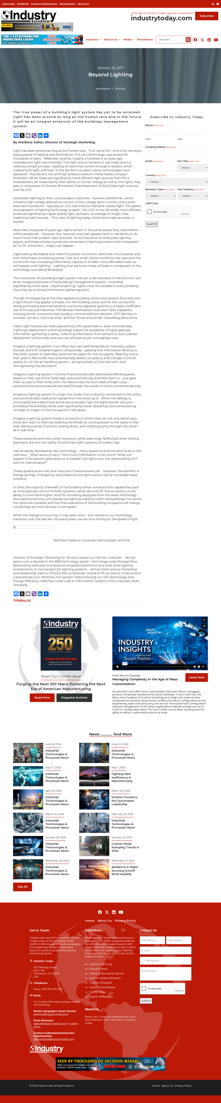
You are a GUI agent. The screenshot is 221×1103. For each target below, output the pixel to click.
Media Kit (23, 4)
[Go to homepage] (29, 16)
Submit (152, 224)
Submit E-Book (98, 968)
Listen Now (197, 677)
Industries (92, 39)
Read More (42, 697)
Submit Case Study (100, 964)
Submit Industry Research (105, 978)
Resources (111, 39)
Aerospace (103, 88)
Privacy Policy (125, 920)
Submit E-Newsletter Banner (106, 973)
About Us (83, 4)
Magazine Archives (74, 697)
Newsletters (67, 4)
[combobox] (144, 960)
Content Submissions (44, 4)
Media (127, 39)
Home (90, 920)
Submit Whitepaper (101, 996)
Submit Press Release (102, 987)
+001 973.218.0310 (51, 989)
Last (179, 139)
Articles (120, 88)
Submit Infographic (100, 982)
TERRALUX (22, 600)
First (147, 139)
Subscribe (8, 4)
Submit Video (97, 992)
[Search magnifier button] (188, 39)
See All (22, 886)
